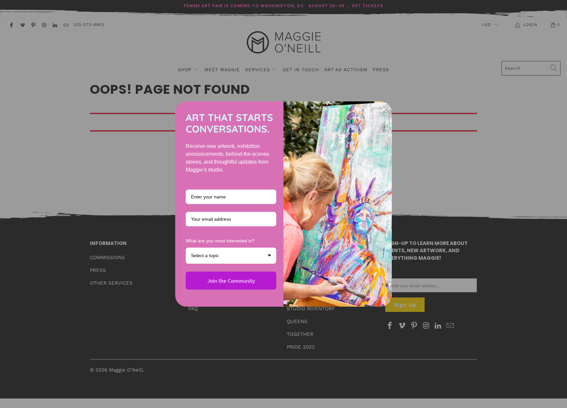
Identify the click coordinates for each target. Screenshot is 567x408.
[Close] (384, 109)
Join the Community (231, 280)
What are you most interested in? (220, 240)
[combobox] (231, 256)
